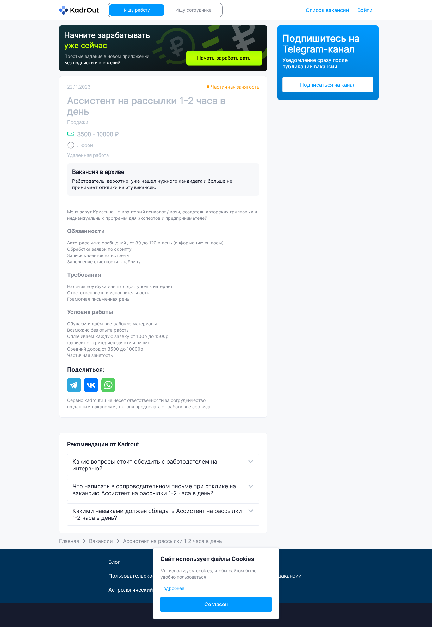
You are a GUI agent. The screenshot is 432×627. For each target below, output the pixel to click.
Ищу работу (137, 10)
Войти (365, 10)
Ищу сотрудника (194, 10)
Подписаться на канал (328, 85)
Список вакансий (327, 10)
